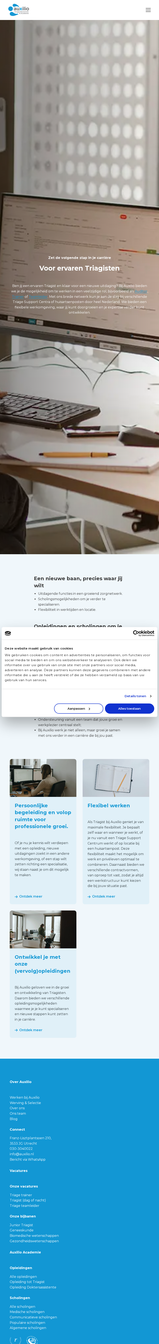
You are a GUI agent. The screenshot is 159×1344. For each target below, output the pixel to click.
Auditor (141, 291)
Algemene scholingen (28, 1328)
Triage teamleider (24, 1206)
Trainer (18, 297)
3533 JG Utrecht (23, 1143)
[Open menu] (146, 10)
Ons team (18, 1113)
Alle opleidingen (23, 1277)
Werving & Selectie (25, 1103)
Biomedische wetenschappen (34, 1236)
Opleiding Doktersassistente (33, 1287)
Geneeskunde (22, 1230)
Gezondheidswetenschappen (34, 1241)
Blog (14, 1119)
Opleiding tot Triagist (27, 1282)
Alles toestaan (129, 709)
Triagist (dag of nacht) (28, 1200)
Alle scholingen (22, 1307)
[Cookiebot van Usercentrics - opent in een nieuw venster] (136, 633)
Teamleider (38, 297)
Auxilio (29, 10)
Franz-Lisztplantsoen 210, (30, 1138)
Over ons (17, 1108)
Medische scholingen (27, 1312)
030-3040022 (21, 1149)
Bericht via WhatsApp (28, 1159)
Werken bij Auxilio (25, 1097)
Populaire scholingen (27, 1323)
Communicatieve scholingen (33, 1317)
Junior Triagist (21, 1225)
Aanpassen (76, 709)
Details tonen (135, 696)
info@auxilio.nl (22, 1154)
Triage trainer (21, 1195)
